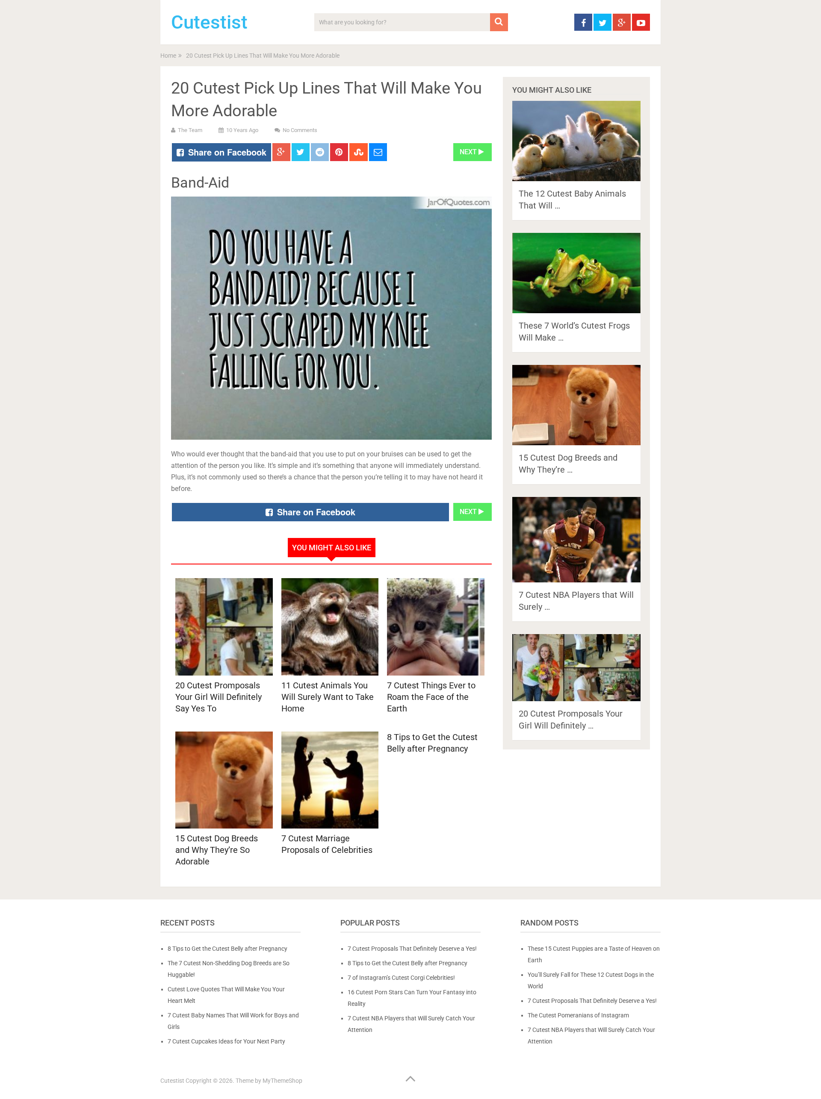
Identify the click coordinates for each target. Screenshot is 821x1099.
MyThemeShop (282, 1080)
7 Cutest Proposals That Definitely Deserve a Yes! (412, 948)
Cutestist (209, 22)
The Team (190, 130)
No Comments (300, 130)
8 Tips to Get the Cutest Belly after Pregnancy (432, 743)
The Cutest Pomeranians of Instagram (578, 1015)
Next (469, 152)
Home (168, 55)
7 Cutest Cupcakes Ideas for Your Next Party (226, 1041)
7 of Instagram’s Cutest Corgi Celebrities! (401, 977)
